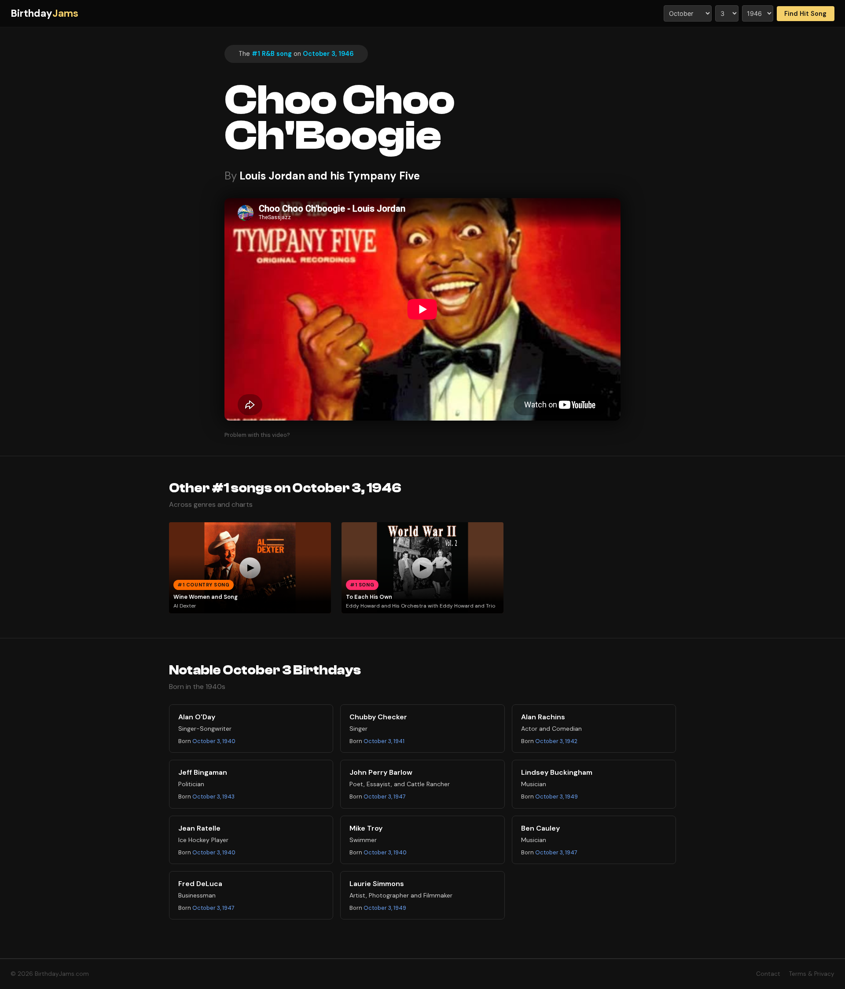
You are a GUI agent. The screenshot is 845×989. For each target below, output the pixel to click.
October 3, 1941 (384, 741)
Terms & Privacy (811, 974)
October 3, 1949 (556, 796)
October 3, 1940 (213, 741)
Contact (768, 974)
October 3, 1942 (556, 741)
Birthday (44, 13)
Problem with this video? (257, 435)
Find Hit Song (805, 14)
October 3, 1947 (385, 796)
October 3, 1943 (213, 796)
